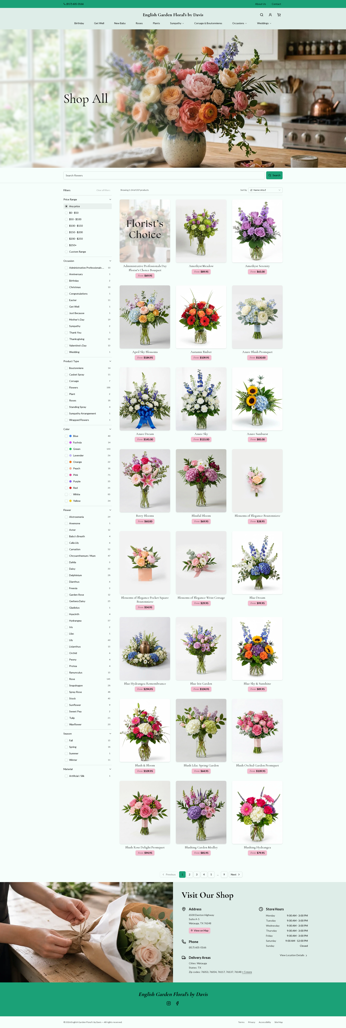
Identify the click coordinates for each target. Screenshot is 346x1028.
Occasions (238, 23)
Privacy (251, 1022)
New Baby (120, 23)
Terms (241, 1022)
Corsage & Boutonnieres (208, 23)
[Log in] (270, 14)
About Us (260, 3)
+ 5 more (247, 971)
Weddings (263, 23)
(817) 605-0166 (75, 3)
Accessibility (265, 1022)
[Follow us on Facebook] (177, 1003)
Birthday (79, 23)
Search (276, 175)
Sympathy (175, 23)
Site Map (278, 1022)
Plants (156, 23)
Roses (139, 23)
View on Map (201, 930)
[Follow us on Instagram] (168, 1003)
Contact (276, 3)
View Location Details (292, 955)
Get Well (99, 23)
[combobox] (265, 190)
